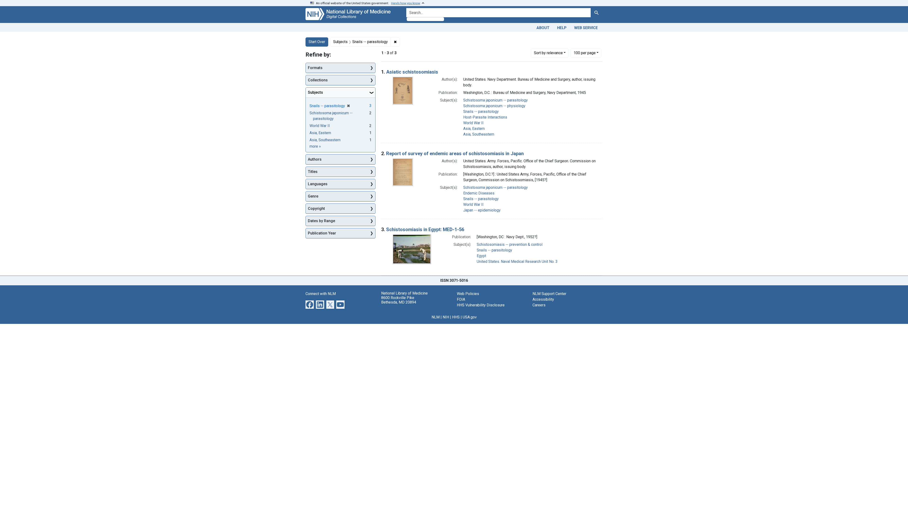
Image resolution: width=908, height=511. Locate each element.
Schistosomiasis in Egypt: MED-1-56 (425, 229)
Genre (313, 196)
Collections (318, 80)
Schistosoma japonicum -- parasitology (495, 100)
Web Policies (468, 293)
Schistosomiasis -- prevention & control (509, 244)
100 (585, 52)
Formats (315, 68)
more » (315, 146)
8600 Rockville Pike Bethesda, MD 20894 (398, 299)
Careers (539, 305)
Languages (317, 184)
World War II (473, 123)
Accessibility (543, 299)
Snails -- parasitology (481, 111)
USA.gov (470, 317)
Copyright (316, 208)
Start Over (317, 42)
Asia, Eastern (474, 128)
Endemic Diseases (478, 193)
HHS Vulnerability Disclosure (481, 305)
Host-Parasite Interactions (485, 117)
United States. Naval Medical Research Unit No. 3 (517, 261)
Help (562, 28)
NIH (446, 317)
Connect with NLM (321, 293)
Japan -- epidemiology (482, 210)
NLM (436, 317)
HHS (456, 317)
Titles (313, 171)
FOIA (461, 299)
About (543, 28)
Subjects (315, 92)
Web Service (586, 28)
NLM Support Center (549, 293)
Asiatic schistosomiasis (412, 72)
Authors (315, 159)
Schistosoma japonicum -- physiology (494, 106)
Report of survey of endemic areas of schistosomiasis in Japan (455, 153)
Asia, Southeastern (478, 134)
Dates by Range (321, 221)
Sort (548, 53)
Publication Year (322, 233)
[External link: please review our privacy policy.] (310, 304)
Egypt (481, 256)
